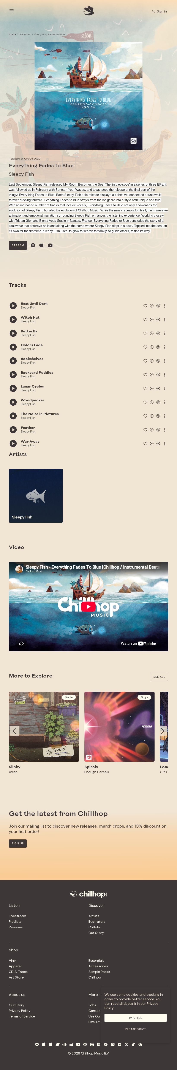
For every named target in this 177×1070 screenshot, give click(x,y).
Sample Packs (99, 971)
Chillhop (94, 977)
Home (12, 34)
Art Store (16, 977)
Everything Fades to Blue (49, 34)
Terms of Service (22, 1016)
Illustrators (97, 921)
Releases (25, 34)
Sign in (162, 11)
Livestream (17, 916)
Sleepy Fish (21, 174)
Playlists (15, 921)
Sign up (18, 843)
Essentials (96, 960)
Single (69, 697)
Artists (93, 916)
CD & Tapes (18, 971)
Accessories (98, 966)
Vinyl (12, 960)
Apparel (15, 966)
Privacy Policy (19, 1010)
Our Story (96, 932)
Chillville (94, 927)
